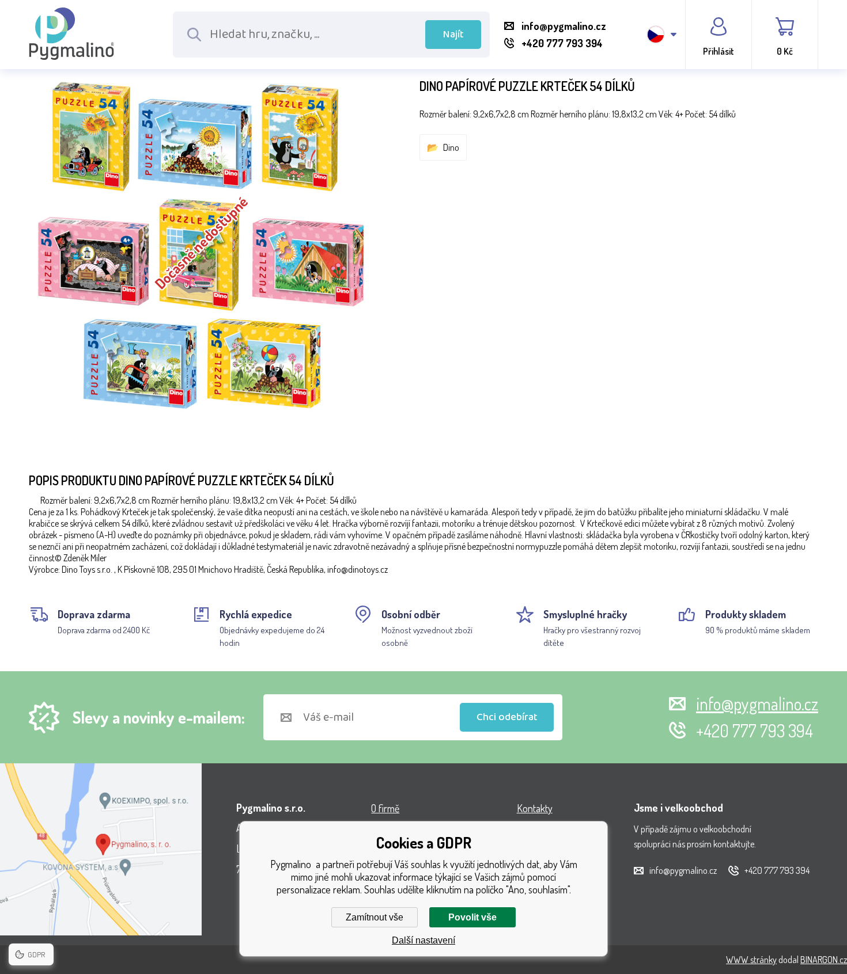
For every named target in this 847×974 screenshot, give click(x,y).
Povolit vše (472, 917)
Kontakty (535, 808)
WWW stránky (751, 959)
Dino (451, 147)
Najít (453, 34)
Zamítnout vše (374, 917)
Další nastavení (423, 940)
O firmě (385, 808)
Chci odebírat (507, 717)
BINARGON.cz (823, 959)
